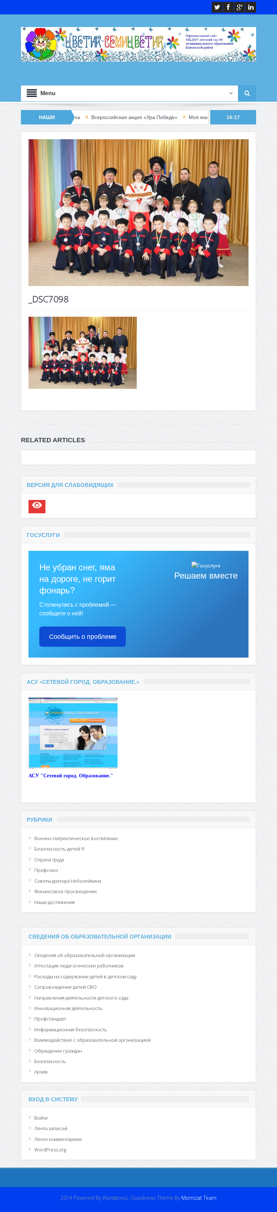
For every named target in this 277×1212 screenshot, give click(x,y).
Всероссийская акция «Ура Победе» (103, 117)
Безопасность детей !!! (59, 849)
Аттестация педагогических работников (79, 965)
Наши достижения (54, 902)
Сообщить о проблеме (82, 636)
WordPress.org (50, 1149)
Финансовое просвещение (65, 891)
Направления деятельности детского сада (81, 997)
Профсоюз (46, 870)
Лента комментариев (58, 1139)
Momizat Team (198, 1197)
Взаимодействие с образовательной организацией (92, 1040)
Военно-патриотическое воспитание (76, 838)
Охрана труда (49, 859)
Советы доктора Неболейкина (67, 881)
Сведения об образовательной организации (84, 955)
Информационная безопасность (70, 1029)
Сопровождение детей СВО (65, 987)
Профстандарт (50, 1018)
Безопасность (50, 1061)
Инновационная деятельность (68, 1008)
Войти (41, 1118)
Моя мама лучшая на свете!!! (192, 117)
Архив (41, 1071)
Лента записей (50, 1128)
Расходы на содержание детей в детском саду (85, 976)
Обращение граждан (58, 1051)
